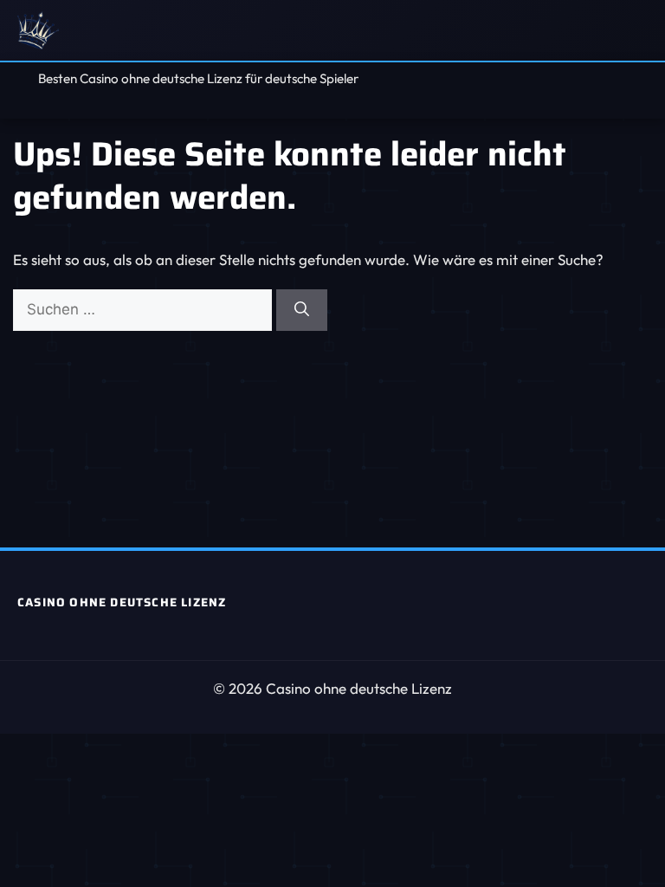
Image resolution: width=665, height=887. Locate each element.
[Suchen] (301, 310)
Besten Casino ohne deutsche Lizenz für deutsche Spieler (198, 78)
